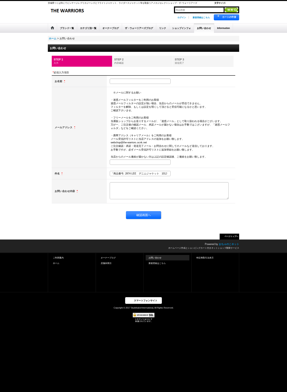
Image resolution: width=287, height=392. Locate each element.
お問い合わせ (155, 258)
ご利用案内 (58, 258)
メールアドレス (64, 127)
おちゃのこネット (229, 244)
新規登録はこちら (201, 17)
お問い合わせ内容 (65, 191)
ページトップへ (231, 236)
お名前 (59, 81)
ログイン (181, 17)
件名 (58, 173)
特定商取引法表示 (205, 258)
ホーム (56, 263)
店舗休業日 (106, 263)
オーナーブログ (108, 258)
